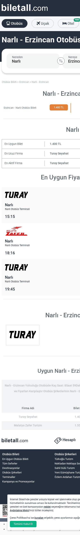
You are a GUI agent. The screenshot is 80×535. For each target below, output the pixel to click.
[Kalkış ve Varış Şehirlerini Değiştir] (61, 61)
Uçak (44, 23)
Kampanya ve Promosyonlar (18, 481)
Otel (73, 22)
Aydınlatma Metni (19, 510)
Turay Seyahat (59, 153)
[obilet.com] (25, 11)
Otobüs (16, 23)
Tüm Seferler (9, 463)
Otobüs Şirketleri (12, 472)
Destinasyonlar (11, 468)
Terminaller (8, 477)
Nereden (17, 57)
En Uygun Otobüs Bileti (15, 459)
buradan (38, 517)
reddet (47, 506)
